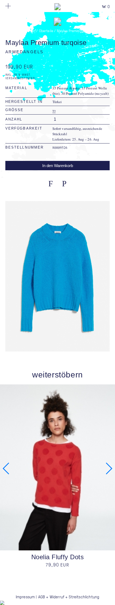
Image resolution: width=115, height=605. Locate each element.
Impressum (25, 597)
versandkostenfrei (20, 78)
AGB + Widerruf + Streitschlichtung (68, 597)
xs (54, 110)
